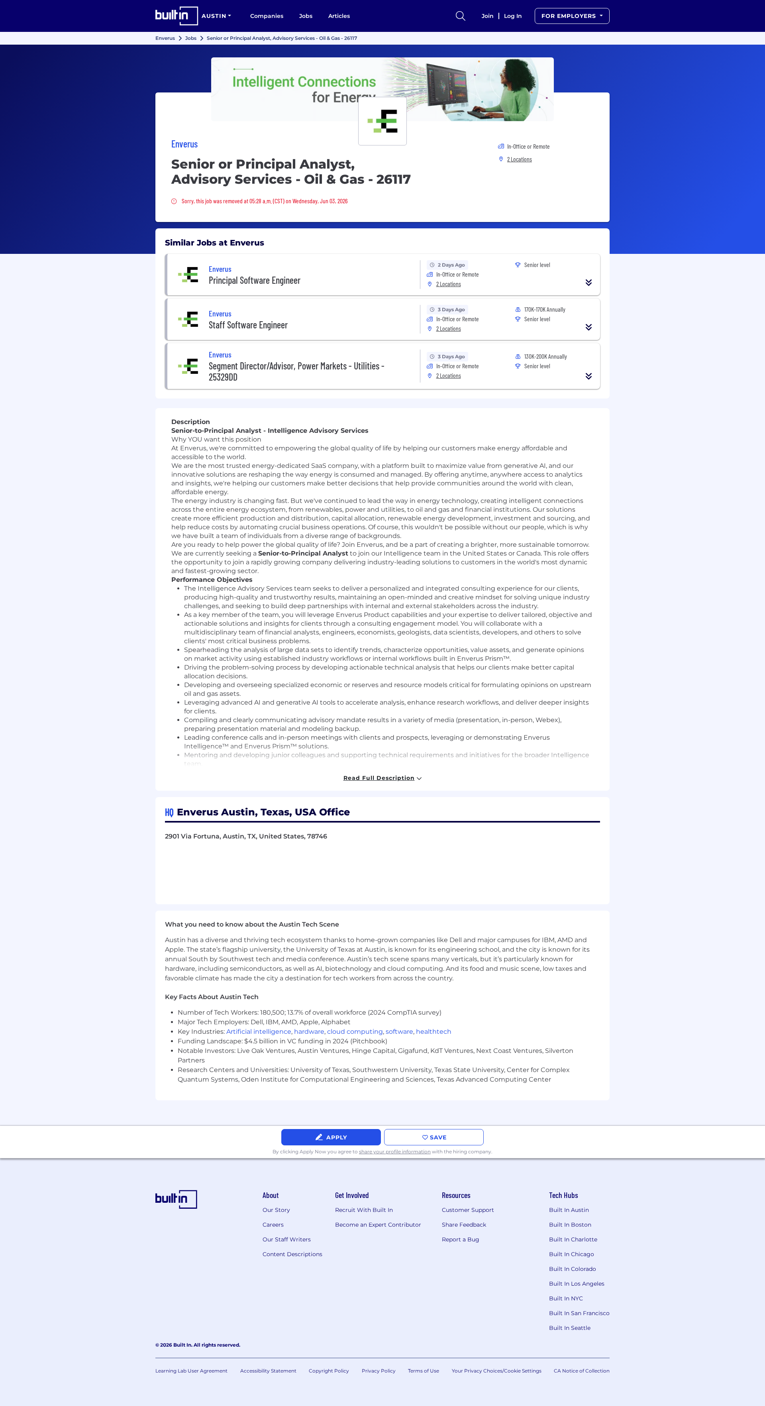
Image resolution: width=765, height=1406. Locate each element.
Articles (339, 16)
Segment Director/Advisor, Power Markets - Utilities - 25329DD (296, 371)
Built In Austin (569, 1210)
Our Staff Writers (287, 1239)
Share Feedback (464, 1224)
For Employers (569, 16)
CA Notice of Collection (582, 1371)
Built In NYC (566, 1298)
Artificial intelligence (258, 1031)
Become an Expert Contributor (378, 1224)
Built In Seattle (569, 1327)
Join (488, 16)
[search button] (460, 16)
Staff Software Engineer (248, 324)
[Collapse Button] (589, 283)
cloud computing (355, 1031)
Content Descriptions (292, 1254)
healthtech (433, 1031)
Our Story (276, 1210)
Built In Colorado (572, 1268)
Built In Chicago (571, 1254)
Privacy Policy (379, 1371)
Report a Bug (460, 1239)
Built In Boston (570, 1224)
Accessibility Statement (268, 1371)
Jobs (305, 16)
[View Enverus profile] (382, 89)
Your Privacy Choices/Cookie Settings (496, 1371)
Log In (513, 16)
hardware (309, 1031)
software (399, 1031)
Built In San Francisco (579, 1313)
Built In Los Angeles (576, 1283)
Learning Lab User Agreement (191, 1371)
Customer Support (468, 1210)
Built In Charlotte (573, 1239)
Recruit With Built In (364, 1210)
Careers (273, 1224)
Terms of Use (423, 1371)
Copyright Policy (329, 1371)
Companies (266, 16)
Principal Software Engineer (254, 280)
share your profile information (395, 1152)
